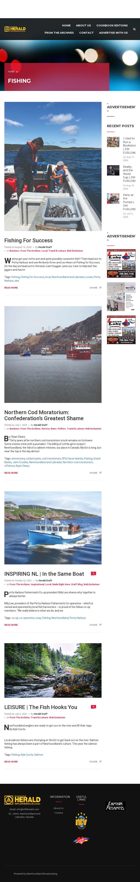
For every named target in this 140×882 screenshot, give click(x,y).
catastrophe (33, 458)
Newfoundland (60, 617)
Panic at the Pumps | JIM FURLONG (130, 202)
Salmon (38, 754)
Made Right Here (61, 584)
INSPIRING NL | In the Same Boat (44, 574)
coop (38, 617)
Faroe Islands (75, 458)
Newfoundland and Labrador (68, 277)
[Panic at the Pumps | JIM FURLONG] (113, 198)
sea (17, 280)
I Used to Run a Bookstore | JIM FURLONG (130, 145)
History (46, 428)
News (54, 428)
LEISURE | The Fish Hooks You (40, 707)
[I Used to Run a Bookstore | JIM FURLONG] (113, 141)
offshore (9, 465)
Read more (11, 287)
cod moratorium (51, 458)
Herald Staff (45, 247)
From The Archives (30, 251)
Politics (62, 428)
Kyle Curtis (27, 754)
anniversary (18, 458)
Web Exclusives (75, 251)
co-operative (26, 617)
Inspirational (37, 584)
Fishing (15, 277)
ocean (89, 277)
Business (14, 251)
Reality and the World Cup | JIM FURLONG (130, 174)
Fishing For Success (28, 240)
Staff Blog (76, 584)
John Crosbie (20, 462)
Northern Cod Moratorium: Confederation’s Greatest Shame (43, 415)
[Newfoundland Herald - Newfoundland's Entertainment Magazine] (16, 28)
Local (44, 251)
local (48, 277)
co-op (14, 617)
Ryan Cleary (23, 465)
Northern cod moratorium (78, 462)
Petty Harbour (78, 617)
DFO (64, 458)
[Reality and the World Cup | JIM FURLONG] (113, 170)
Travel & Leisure (57, 251)
